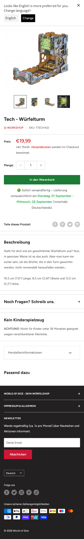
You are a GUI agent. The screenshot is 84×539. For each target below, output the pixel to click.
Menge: (9, 165)
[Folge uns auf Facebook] (6, 492)
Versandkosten (41, 147)
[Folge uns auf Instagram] (21, 492)
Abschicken (18, 454)
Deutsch (10, 473)
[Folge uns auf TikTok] (36, 492)
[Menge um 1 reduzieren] (20, 165)
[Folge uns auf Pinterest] (29, 492)
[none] (20, 101)
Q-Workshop (13, 127)
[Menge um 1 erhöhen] (41, 165)
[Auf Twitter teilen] (70, 224)
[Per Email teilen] (77, 224)
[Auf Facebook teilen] (55, 224)
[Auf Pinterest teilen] (62, 224)
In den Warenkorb (42, 179)
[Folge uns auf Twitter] (14, 492)
